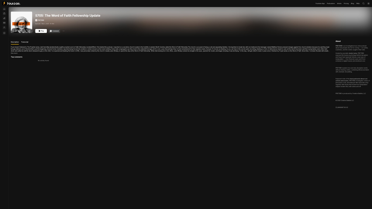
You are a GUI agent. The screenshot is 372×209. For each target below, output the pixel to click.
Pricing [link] (346, 3)
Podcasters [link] (331, 3)
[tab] (15, 43)
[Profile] (4, 27)
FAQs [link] (358, 3)
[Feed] (4, 13)
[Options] (63, 31)
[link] (11, 3)
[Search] (363, 3)
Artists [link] (339, 3)
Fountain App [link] (320, 3)
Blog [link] (352, 3)
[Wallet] (4, 23)
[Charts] (4, 18)
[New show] (4, 33)
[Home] (4, 9)
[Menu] (368, 3)
